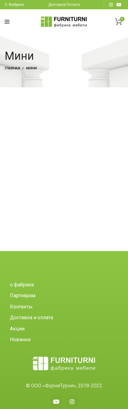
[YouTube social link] (119, 5)
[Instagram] (72, 401)
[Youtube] (56, 401)
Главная (12, 68)
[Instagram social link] (111, 5)
